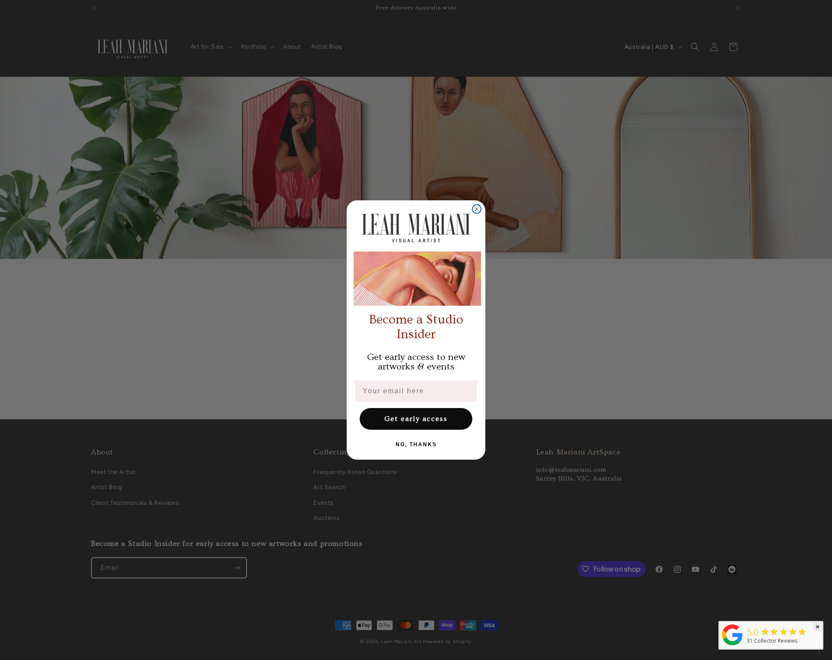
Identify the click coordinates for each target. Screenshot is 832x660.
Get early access (416, 419)
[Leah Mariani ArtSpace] (732, 645)
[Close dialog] (476, 209)
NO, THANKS (416, 444)
